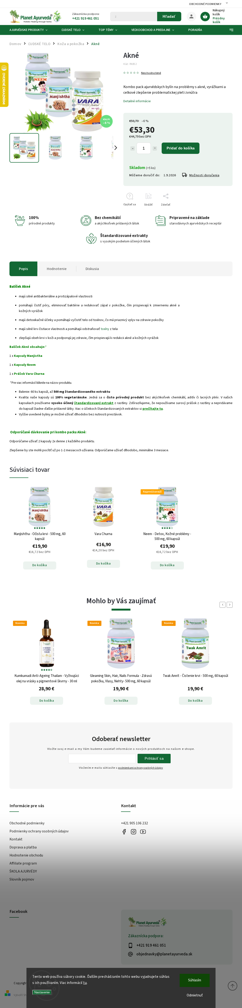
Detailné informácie (137, 101)
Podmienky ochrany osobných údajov (39, 831)
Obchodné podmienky (205, 4)
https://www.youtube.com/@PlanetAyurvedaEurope (143, 832)
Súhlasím (194, 980)
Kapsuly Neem (25, 365)
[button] (46, 695)
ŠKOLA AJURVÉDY (23, 871)
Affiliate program (23, 863)
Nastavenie (42, 992)
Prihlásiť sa (154, 758)
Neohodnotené (151, 73)
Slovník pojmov (21, 879)
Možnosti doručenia (204, 175)
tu (85, 982)
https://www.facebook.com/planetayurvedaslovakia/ (124, 832)
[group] (46, 668)
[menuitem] (32, 30)
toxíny (105, 329)
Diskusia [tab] (92, 268)
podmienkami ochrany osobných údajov (140, 768)
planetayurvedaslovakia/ (133, 832)
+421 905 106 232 (134, 823)
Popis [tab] (23, 268)
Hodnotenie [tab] (57, 268)
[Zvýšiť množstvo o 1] (155, 148)
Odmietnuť (195, 995)
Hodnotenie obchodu (26, 855)
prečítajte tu (153, 408)
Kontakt (15, 839)
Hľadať (169, 16)
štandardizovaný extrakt (94, 403)
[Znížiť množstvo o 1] (132, 148)
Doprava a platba (23, 847)
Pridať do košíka (180, 148)
